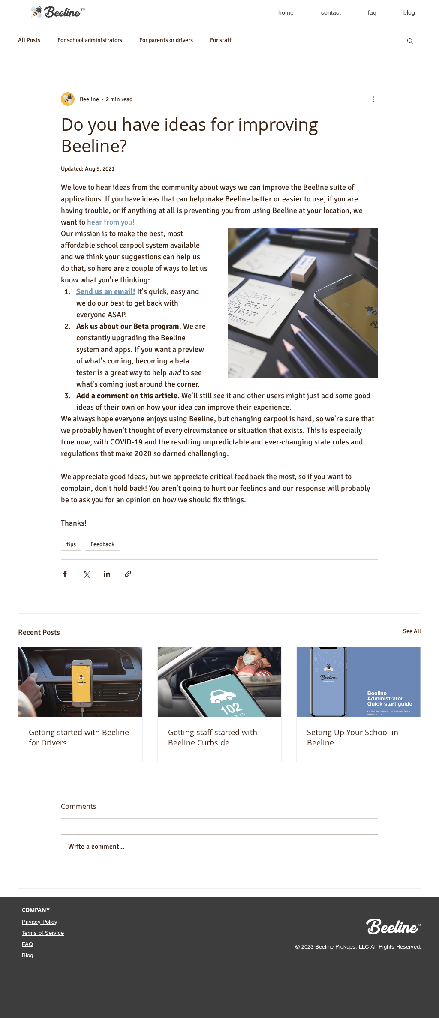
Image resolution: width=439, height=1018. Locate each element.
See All (412, 631)
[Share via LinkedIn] (107, 574)
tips (71, 544)
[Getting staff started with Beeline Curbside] (220, 682)
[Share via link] (128, 574)
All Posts (29, 40)
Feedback (102, 544)
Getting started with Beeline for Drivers (79, 737)
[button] (410, 40)
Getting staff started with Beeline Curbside (212, 737)
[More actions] (373, 99)
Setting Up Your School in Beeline (352, 737)
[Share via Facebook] (65, 574)
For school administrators (89, 40)
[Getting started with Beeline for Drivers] (80, 682)
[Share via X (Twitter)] (86, 574)
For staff (221, 40)
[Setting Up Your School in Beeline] (359, 682)
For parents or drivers (166, 40)
